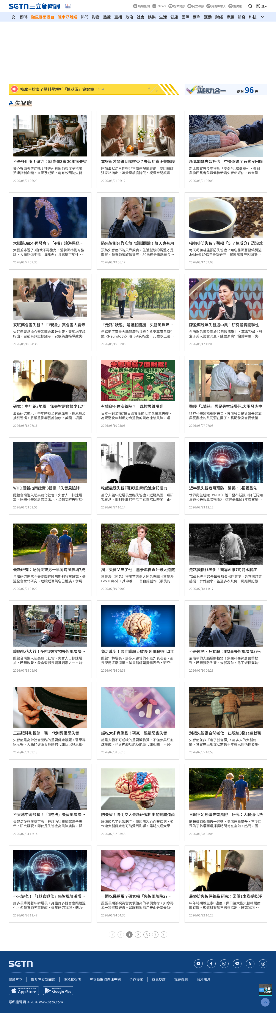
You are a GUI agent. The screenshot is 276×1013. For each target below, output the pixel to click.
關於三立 (15, 979)
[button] (250, 6)
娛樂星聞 (144, 6)
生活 (163, 17)
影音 (96, 17)
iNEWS (161, 6)
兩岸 (197, 17)
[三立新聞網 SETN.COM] (13, 17)
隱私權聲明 (72, 979)
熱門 (84, 17)
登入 (264, 6)
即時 (24, 17)
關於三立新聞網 (43, 979)
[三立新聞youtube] (198, 964)
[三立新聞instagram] (224, 964)
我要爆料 (181, 979)
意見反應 (159, 979)
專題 (230, 17)
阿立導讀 (198, 6)
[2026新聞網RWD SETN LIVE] (68, 6)
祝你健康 (179, 6)
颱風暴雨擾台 (42, 17)
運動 (208, 17)
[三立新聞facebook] (211, 964)
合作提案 (136, 979)
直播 (118, 17)
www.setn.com (51, 1001)
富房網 (237, 6)
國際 (185, 17)
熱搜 (107, 17)
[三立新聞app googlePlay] (58, 990)
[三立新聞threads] (263, 964)
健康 (174, 17)
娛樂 (152, 17)
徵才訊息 (203, 979)
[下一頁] (155, 934)
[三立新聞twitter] (250, 964)
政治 (129, 17)
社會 (140, 17)
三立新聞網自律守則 (105, 979)
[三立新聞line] (237, 964)
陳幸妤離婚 (67, 17)
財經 (219, 17)
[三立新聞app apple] (24, 990)
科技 (253, 17)
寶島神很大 (218, 6)
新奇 (241, 17)
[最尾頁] (164, 934)
